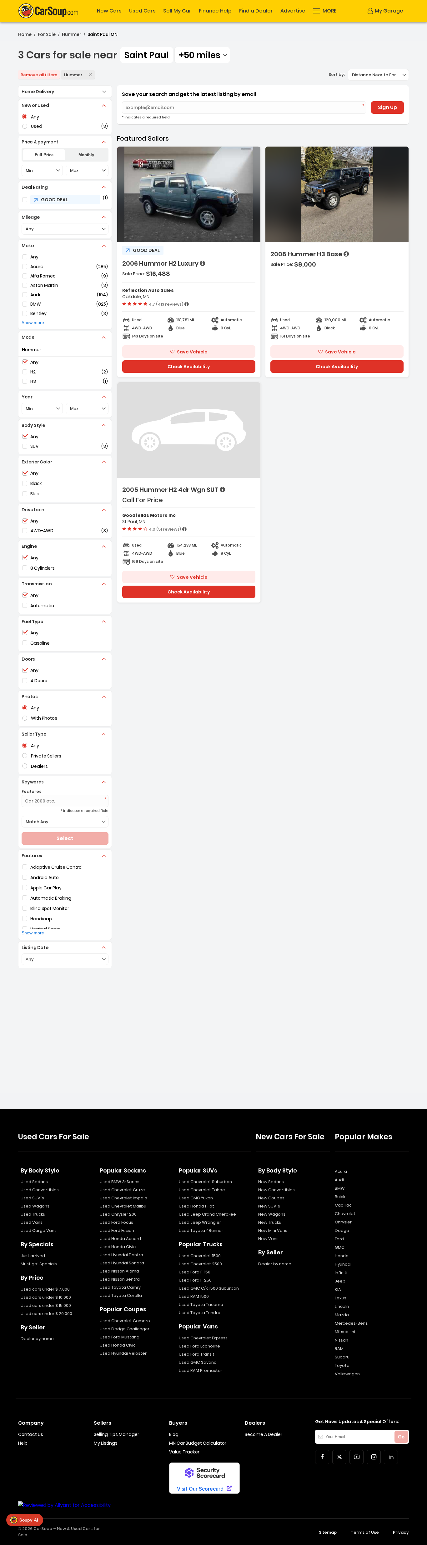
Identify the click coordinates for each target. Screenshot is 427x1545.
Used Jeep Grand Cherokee (207, 1214)
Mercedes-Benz (351, 1323)
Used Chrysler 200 (118, 1214)
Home (25, 34)
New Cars (109, 11)
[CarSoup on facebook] (322, 1457)
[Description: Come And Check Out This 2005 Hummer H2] (222, 489)
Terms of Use (365, 1532)
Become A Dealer (263, 1434)
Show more (33, 322)
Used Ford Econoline (199, 1346)
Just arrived (33, 1256)
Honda (342, 1256)
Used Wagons (35, 1206)
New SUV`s (269, 1206)
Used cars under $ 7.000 (45, 1289)
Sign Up (387, 107)
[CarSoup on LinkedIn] (391, 1457)
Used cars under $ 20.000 (46, 1314)
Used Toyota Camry (120, 1287)
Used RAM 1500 (194, 1296)
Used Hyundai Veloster (123, 1353)
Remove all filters (39, 75)
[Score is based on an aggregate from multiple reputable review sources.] (186, 304)
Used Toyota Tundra (199, 1313)
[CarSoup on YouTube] (356, 1457)
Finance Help (215, 11)
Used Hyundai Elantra (121, 1255)
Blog (173, 1434)
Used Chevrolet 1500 (200, 1256)
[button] (324, 11)
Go (401, 1436)
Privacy (401, 1532)
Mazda (342, 1315)
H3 (33, 381)
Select (65, 838)
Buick (340, 1197)
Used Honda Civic (118, 1247)
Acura (36, 266)
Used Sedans (34, 1182)
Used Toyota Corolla (121, 1295)
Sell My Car (177, 11)
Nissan (341, 1340)
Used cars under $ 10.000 (46, 1297)
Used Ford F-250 (195, 1280)
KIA (338, 1289)
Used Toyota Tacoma (201, 1305)
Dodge (342, 1230)
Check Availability (189, 366)
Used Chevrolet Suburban (205, 1182)
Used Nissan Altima (119, 1271)
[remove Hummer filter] (90, 74)
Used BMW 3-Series (119, 1182)
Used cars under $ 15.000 (46, 1305)
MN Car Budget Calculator (197, 1443)
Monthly (86, 154)
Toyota (342, 1365)
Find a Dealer (256, 11)
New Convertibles (276, 1190)
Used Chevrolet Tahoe (202, 1190)
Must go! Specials (39, 1264)
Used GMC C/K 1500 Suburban (209, 1288)
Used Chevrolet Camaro (125, 1321)
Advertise (292, 11)
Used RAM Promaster (200, 1370)
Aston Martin (44, 285)
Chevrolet (345, 1214)
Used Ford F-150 (194, 1272)
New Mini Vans (272, 1230)
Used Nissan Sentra (120, 1279)
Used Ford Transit (196, 1354)
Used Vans (32, 1222)
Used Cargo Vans (39, 1230)
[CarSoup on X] (339, 1457)
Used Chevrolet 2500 (200, 1264)
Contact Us (30, 1434)
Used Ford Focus (116, 1222)
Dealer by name (37, 1339)
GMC (339, 1247)
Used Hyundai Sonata (122, 1263)
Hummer (71, 34)
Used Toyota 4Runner (201, 1230)
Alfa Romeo (43, 276)
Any (34, 257)
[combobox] (202, 55)
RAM (339, 1349)
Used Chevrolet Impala (123, 1198)
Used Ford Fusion (117, 1230)
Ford (339, 1239)
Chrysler (343, 1222)
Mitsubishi (345, 1332)
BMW (35, 304)
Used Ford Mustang (119, 1337)
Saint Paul (146, 55)
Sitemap (328, 1532)
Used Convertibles (40, 1190)
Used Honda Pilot (196, 1206)
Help (23, 1443)
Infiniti (341, 1273)
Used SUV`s (32, 1198)
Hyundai (343, 1264)
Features (32, 791)
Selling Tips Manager (116, 1434)
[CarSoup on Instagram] (374, 1457)
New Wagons (271, 1214)
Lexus (340, 1298)
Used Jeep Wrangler (200, 1222)
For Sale (47, 34)
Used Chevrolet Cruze (122, 1190)
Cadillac (343, 1205)
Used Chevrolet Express (203, 1338)
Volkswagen (347, 1374)
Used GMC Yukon (196, 1198)
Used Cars (142, 11)
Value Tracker (184, 1452)
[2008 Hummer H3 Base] (337, 262)
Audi (35, 295)
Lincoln (342, 1306)
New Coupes (271, 1198)
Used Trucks (33, 1214)
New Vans (268, 1239)
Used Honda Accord (120, 1239)
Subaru (342, 1357)
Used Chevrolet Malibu (123, 1206)
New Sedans (271, 1182)
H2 (33, 372)
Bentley (38, 313)
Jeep (340, 1281)
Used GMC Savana (198, 1362)
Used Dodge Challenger (124, 1329)
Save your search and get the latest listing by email (189, 94)
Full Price (44, 154)
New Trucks (269, 1222)
